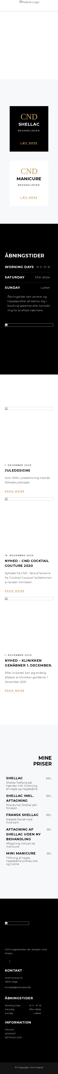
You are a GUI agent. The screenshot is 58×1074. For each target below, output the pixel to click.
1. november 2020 (18, 655)
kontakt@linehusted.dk (18, 987)
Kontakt (10, 1033)
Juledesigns (17, 470)
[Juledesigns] (29, 431)
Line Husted (36, 1067)
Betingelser (13, 1037)
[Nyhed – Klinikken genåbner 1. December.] (29, 621)
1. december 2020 (18, 465)
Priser (9, 1029)
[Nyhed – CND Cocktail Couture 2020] (29, 521)
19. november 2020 (19, 555)
